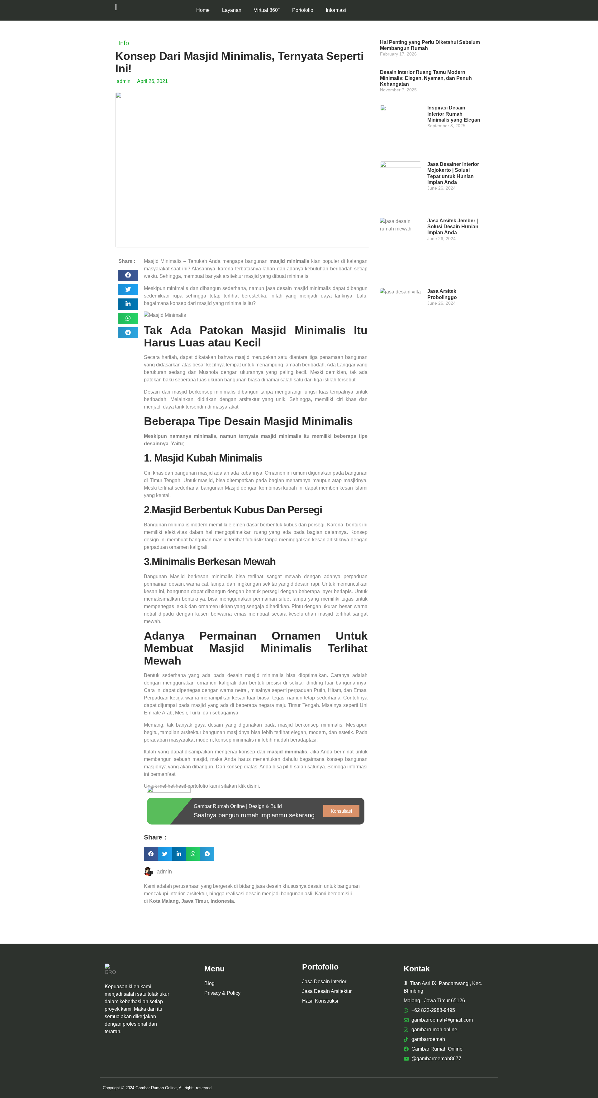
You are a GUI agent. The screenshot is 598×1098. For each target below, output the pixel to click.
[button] (128, 275)
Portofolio (302, 10)
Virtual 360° (267, 10)
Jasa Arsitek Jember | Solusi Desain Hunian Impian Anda (452, 226)
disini (253, 786)
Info (123, 43)
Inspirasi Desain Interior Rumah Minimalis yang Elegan (453, 113)
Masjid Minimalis (163, 261)
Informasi (336, 10)
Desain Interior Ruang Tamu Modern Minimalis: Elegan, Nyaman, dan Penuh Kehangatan (426, 78)
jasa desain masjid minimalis (298, 288)
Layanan (231, 10)
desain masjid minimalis (255, 675)
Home (203, 10)
